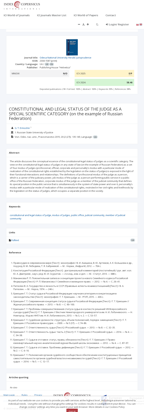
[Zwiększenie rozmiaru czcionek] (90, 24)
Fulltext (15, 240)
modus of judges (61, 215)
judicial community (94, 215)
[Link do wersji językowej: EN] (140, 24)
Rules (25, 395)
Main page (9, 395)
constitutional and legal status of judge (30, 215)
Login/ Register (119, 24)
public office (77, 215)
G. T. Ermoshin (22, 128)
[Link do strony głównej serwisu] (22, 5)
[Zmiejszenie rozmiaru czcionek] (77, 24)
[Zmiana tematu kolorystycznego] (97, 24)
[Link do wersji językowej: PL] (137, 24)
